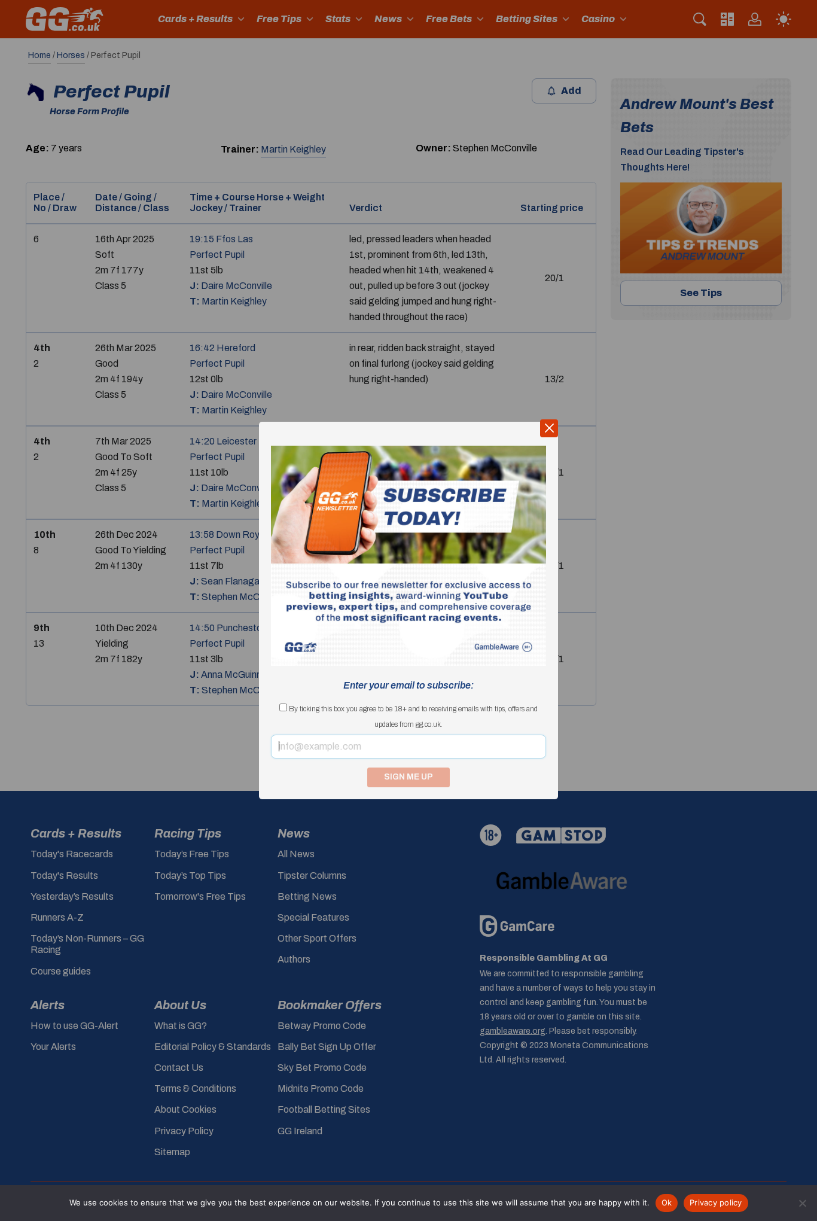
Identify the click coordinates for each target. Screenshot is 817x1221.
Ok (666, 1202)
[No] (802, 1203)
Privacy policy (716, 1202)
